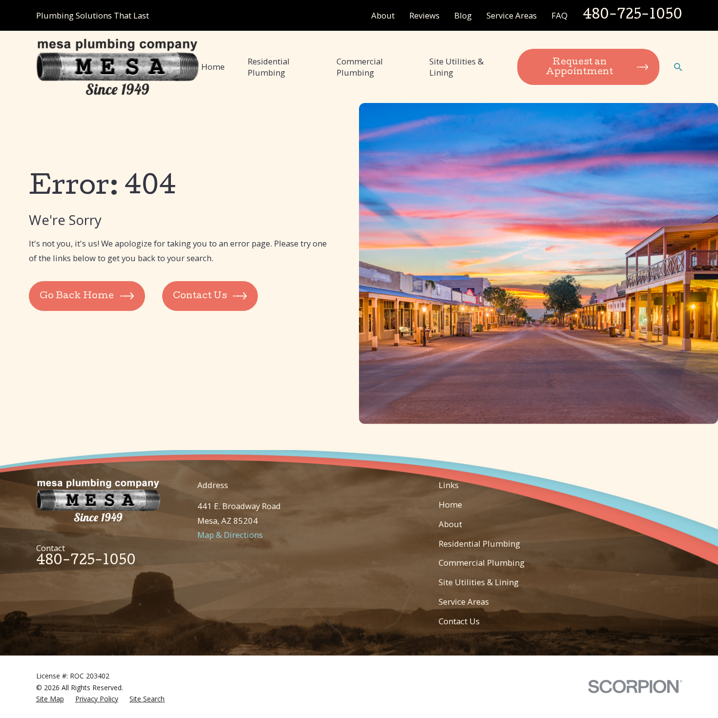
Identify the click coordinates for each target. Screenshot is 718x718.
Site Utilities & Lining (479, 582)
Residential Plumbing (479, 543)
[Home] (117, 67)
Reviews (424, 15)
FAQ (559, 15)
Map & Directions (230, 534)
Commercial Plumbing (482, 562)
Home (450, 504)
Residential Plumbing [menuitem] (269, 67)
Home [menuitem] (213, 66)
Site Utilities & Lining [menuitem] (456, 67)
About (383, 15)
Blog (463, 15)
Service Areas (511, 15)
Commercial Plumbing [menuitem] (360, 67)
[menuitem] (50, 699)
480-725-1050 (632, 15)
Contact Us (459, 621)
